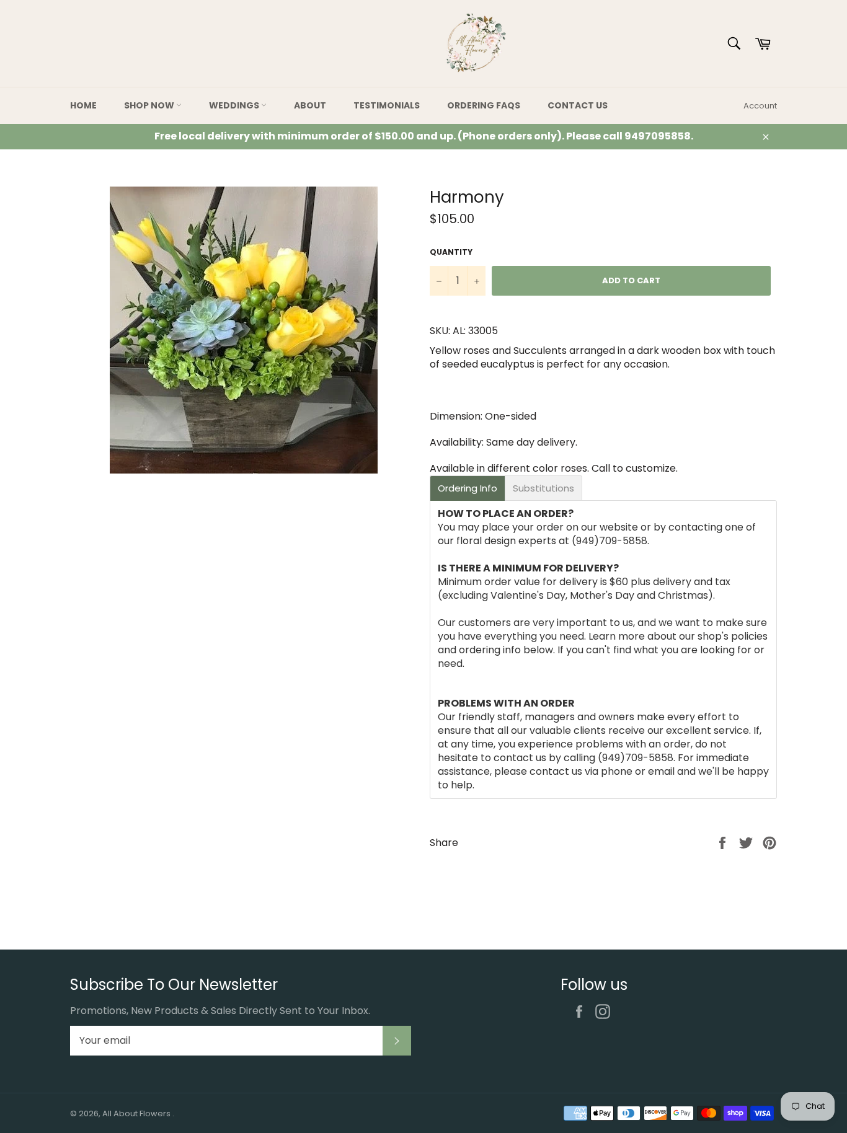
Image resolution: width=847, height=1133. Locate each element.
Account (760, 106)
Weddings (235, 105)
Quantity (451, 252)
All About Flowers (137, 1113)
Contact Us (578, 105)
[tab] (467, 488)
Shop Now (150, 105)
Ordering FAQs (483, 105)
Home (83, 105)
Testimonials (386, 105)
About (310, 105)
